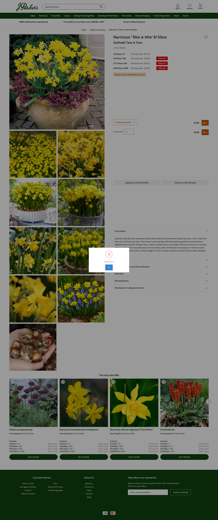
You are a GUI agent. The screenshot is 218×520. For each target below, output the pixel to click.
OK (109, 267)
